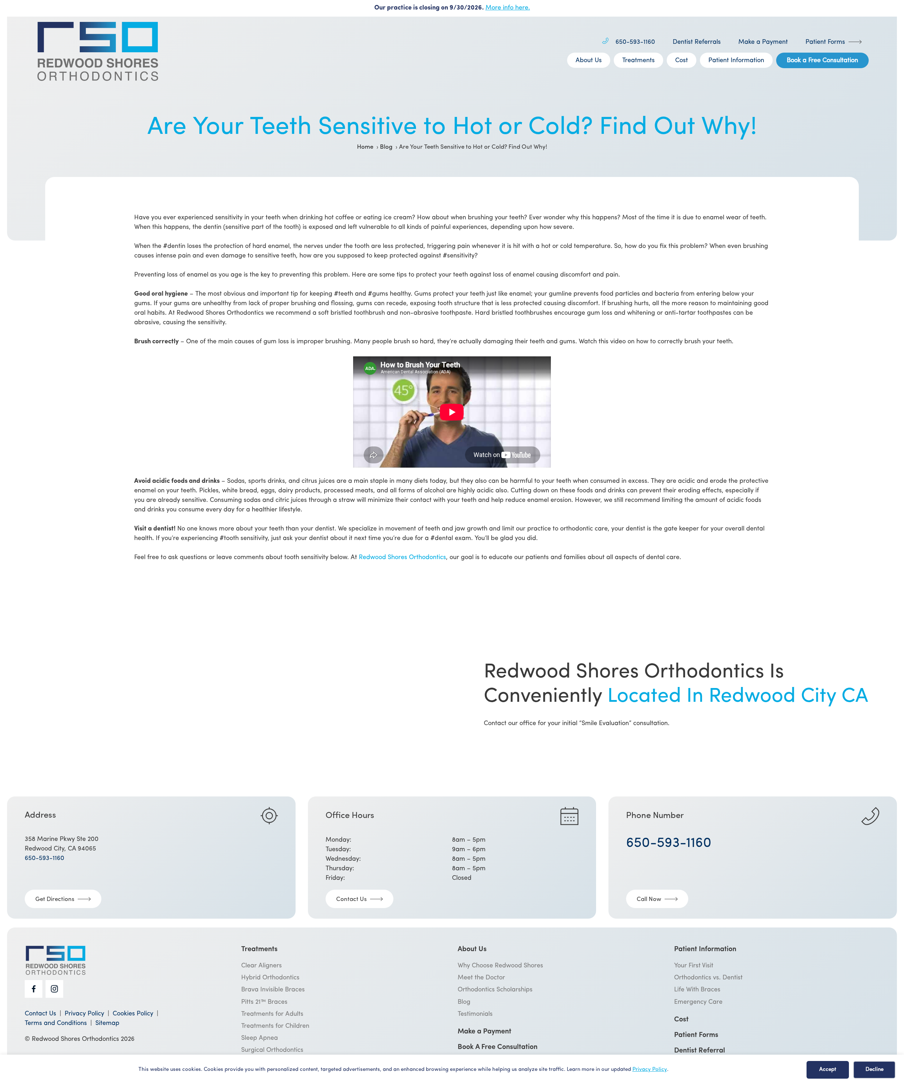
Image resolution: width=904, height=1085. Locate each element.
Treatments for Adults (272, 1014)
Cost (681, 61)
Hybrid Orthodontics (270, 978)
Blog (464, 1002)
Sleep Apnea (259, 1038)
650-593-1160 (635, 42)
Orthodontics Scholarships (495, 990)
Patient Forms (825, 42)
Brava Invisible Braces (273, 990)
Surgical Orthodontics (272, 1050)
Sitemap (107, 1023)
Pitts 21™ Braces (264, 1002)
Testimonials (475, 1014)
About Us (589, 61)
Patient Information (736, 61)
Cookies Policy (133, 1014)
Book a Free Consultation (822, 61)
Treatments (638, 61)
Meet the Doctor (481, 978)
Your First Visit (693, 966)
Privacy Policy (649, 1069)
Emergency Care (698, 1002)
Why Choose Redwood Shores (500, 966)
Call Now (649, 899)
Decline (875, 1069)
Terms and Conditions (56, 1023)
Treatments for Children (275, 1026)
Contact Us (351, 899)
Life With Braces (697, 990)
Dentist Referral (699, 1050)
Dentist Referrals (697, 42)
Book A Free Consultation (497, 1047)
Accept (827, 1069)
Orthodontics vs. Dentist (708, 978)
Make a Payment (763, 42)
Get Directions (54, 899)
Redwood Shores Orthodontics (402, 558)
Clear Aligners (261, 966)
